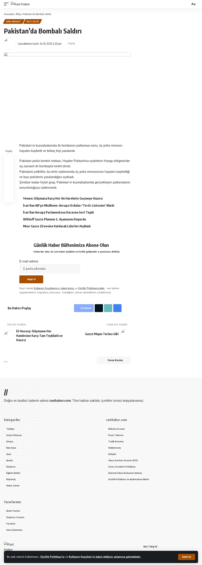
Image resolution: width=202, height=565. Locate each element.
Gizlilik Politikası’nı (52, 556)
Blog (18, 14)
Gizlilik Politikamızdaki (91, 288)
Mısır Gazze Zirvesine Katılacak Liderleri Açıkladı (57, 226)
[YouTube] (172, 546)
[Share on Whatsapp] (91, 43)
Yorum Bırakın (115, 360)
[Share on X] (85, 43)
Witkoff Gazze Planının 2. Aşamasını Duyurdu (54, 219)
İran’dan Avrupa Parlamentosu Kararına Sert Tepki (58, 212)
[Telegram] (182, 546)
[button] (186, 557)
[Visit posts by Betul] (10, 43)
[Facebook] (163, 546)
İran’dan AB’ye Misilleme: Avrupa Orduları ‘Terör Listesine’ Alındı (68, 205)
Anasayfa (9, 14)
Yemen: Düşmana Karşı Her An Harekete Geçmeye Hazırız (63, 198)
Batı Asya (33, 21)
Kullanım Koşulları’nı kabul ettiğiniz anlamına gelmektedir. (105, 556)
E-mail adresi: (29, 261)
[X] (167, 546)
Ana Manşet (13, 21)
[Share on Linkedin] (97, 43)
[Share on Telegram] (103, 43)
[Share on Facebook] (79, 43)
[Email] (109, 43)
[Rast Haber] (20, 4)
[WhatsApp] (186, 546)
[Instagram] (177, 546)
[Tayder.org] (191, 546)
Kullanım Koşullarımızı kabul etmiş (54, 288)
